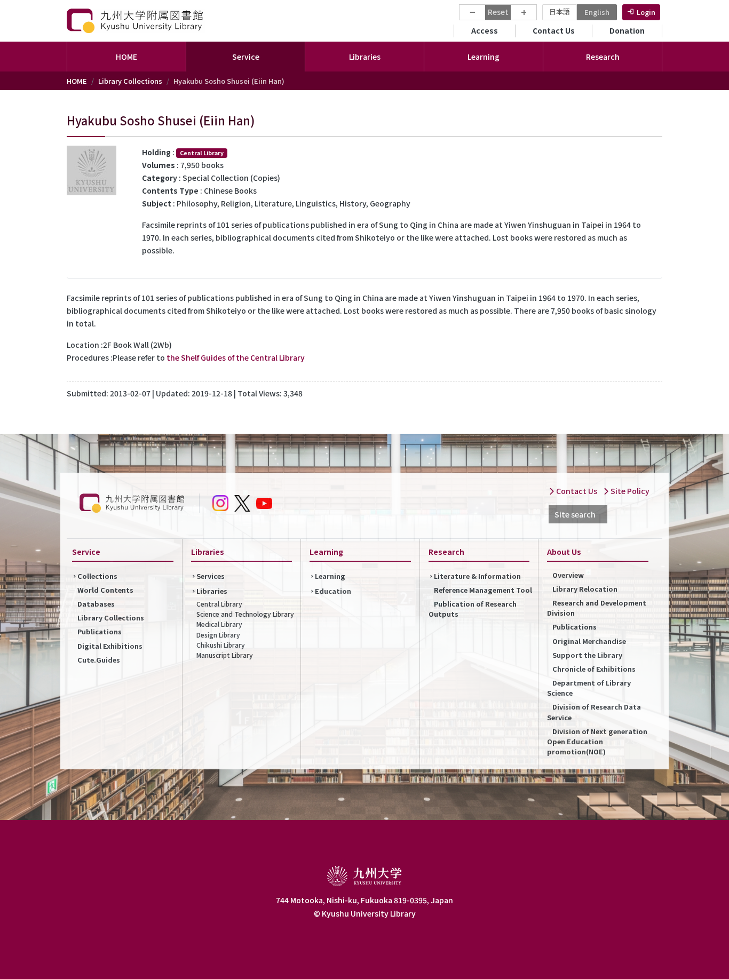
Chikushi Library (220, 644)
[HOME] (136, 20)
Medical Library (219, 623)
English (596, 12)
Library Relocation (584, 589)
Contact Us (554, 30)
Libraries (211, 591)
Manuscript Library (224, 654)
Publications (99, 631)
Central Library (219, 603)
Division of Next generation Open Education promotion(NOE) (597, 741)
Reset (498, 11)
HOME (126, 56)
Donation (627, 30)
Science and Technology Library (245, 613)
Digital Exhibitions (109, 646)
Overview (568, 575)
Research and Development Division (596, 608)
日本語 (559, 11)
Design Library (218, 634)
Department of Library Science (589, 688)
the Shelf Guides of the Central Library (236, 357)
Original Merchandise (589, 641)
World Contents (105, 590)
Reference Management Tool (483, 590)
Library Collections (130, 81)
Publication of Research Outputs (473, 609)
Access (484, 30)
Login (646, 12)
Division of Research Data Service (594, 712)
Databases (96, 604)
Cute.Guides (98, 660)
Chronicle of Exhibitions (594, 669)
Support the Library (587, 655)
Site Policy (629, 490)
